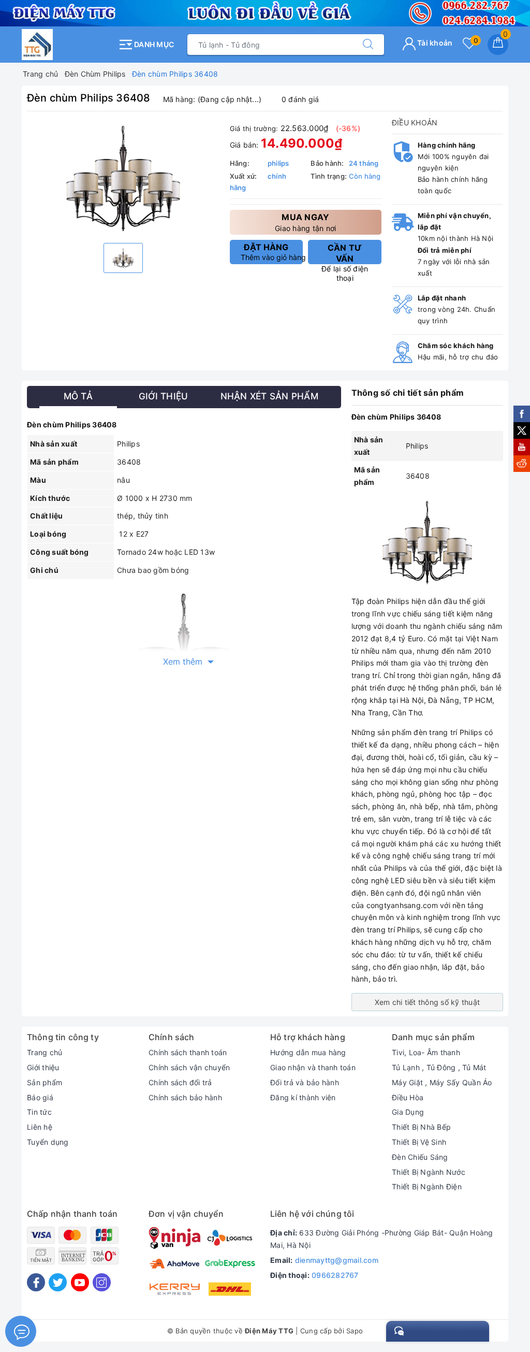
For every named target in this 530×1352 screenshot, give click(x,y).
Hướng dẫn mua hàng (308, 1052)
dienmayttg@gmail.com (336, 1260)
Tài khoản (434, 42)
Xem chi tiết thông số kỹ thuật (427, 1002)
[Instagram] (102, 1282)
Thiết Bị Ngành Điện (427, 1186)
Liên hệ (39, 1127)
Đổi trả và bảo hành (304, 1082)
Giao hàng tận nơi (305, 222)
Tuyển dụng (48, 1142)
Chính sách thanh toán (188, 1052)
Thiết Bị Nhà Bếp (421, 1127)
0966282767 (335, 1275)
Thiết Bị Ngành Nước (428, 1172)
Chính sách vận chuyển (189, 1067)
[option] (123, 178)
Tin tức (39, 1112)
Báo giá (40, 1097)
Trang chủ (44, 1052)
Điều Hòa (407, 1097)
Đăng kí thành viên (303, 1097)
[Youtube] (80, 1282)
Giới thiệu (43, 1067)
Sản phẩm (44, 1082)
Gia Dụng (408, 1112)
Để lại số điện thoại (345, 253)
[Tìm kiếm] (368, 44)
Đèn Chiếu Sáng (420, 1157)
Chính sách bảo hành (185, 1097)
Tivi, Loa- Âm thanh (426, 1052)
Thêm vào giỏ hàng (272, 252)
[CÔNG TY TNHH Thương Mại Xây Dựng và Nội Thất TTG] (67, 44)
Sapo (354, 1331)
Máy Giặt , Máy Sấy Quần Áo (442, 1082)
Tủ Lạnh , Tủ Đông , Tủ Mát (439, 1067)
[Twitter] (58, 1282)
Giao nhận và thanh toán (313, 1067)
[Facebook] (36, 1282)
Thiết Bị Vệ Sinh (419, 1142)
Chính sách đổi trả (180, 1082)
